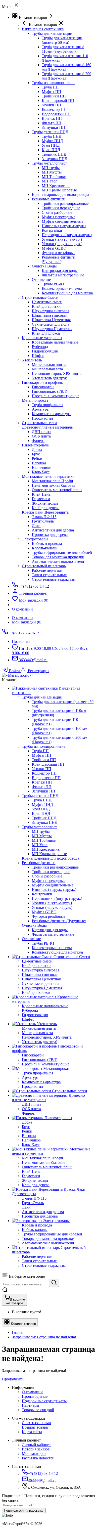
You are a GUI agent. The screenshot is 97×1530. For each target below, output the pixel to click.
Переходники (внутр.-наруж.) (67, 235)
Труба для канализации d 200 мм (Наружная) (66, 76)
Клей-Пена (41, 494)
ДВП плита (41, 432)
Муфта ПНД (52, 141)
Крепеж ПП (52, 118)
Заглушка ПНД (54, 159)
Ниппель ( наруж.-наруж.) (64, 226)
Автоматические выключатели (58, 561)
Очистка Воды (44, 266)
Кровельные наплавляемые (55, 342)
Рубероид (40, 347)
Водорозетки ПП (56, 114)
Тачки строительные (49, 575)
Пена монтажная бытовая (53, 485)
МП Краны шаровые (59, 190)
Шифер (38, 355)
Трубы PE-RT (53, 284)
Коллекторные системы (62, 288)
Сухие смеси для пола (50, 324)
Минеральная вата (47, 369)
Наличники (41, 467)
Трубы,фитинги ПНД (50, 132)
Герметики (41, 499)
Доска (37, 449)
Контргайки (52, 230)
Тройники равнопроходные (65, 203)
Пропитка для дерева (50, 534)
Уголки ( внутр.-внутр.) (62, 239)
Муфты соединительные (62, 221)
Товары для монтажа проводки (58, 557)
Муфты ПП (51, 91)
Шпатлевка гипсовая (49, 315)
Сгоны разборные (57, 212)
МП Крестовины (56, 185)
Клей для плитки (46, 306)
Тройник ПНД (54, 154)
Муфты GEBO (54, 248)
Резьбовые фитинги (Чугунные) (58, 259)
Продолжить (12, 1379)
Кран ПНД (51, 150)
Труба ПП (50, 87)
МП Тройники (54, 177)
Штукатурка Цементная (52, 329)
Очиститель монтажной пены (57, 490)
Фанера (38, 440)
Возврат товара (35, 1427)
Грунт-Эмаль (43, 521)
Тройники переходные (61, 208)
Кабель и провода (47, 543)
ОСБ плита (41, 436)
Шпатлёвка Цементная (51, 320)
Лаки (36, 526)
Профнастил (42, 418)
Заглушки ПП (53, 127)
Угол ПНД (51, 145)
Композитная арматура (51, 414)
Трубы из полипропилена (53, 83)
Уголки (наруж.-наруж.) (62, 244)
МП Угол (49, 181)
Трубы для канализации (52, 33)
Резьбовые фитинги (48, 199)
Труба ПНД (51, 136)
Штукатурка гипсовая (50, 311)
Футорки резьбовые (58, 253)
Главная (18, 1332)
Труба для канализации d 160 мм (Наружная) (66, 67)
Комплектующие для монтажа (67, 293)
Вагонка (39, 463)
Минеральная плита (49, 364)
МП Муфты (52, 172)
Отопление (41, 279)
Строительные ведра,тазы (54, 579)
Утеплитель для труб (49, 378)
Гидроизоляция (45, 351)
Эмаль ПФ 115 (44, 517)
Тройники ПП (54, 96)
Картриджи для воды (60, 270)
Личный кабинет (36, 1445)
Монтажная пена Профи (52, 481)
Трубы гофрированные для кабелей (62, 552)
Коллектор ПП (54, 109)
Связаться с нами (36, 1423)
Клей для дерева (45, 508)
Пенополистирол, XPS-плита (57, 373)
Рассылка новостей (38, 1458)
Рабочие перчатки (47, 570)
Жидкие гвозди (45, 503)
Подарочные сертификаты (44, 1401)
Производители (35, 1396)
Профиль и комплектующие (55, 396)
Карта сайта (32, 1432)
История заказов (36, 1449)
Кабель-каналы (44, 548)
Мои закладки (34, 1453)
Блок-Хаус (40, 472)
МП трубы (51, 168)
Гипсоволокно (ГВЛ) (49, 391)
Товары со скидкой (38, 1410)
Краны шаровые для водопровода (60, 194)
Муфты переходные (58, 217)
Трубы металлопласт (49, 163)
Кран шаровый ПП (58, 100)
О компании (22, 617)
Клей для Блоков (46, 333)
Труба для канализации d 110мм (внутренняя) (63, 49)
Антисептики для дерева (53, 530)
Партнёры (30, 1405)
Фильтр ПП (51, 123)
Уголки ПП (51, 105)
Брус (36, 454)
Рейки (37, 458)
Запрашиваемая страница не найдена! (44, 1337)
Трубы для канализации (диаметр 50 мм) (62, 40)
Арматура (40, 409)
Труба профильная (47, 405)
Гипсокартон (43, 387)
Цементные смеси (47, 302)
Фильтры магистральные (63, 275)
